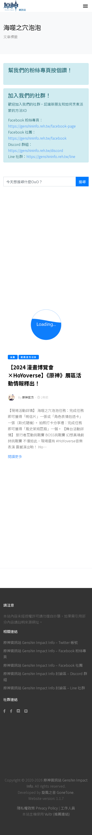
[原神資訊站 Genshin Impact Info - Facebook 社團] (11, 711)
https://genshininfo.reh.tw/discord (35, 150)
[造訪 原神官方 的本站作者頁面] (11, 400)
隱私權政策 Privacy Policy (37, 808)
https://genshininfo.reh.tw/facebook (37, 138)
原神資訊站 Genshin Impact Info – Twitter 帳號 (40, 642)
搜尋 (82, 181)
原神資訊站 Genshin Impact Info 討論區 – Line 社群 (44, 687)
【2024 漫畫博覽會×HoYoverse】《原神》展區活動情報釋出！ (44, 375)
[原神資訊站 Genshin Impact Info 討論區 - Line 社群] (26, 711)
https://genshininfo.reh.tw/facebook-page (42, 126)
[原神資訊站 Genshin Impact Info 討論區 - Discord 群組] (18, 711)
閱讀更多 (15, 456)
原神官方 (28, 397)
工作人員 (68, 808)
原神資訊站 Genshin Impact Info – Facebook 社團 (43, 665)
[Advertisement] (46, 243)
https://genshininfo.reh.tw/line (50, 156)
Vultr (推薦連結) (57, 814)
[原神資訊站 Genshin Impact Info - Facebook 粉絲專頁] (5, 711)
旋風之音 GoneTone (57, 792)
